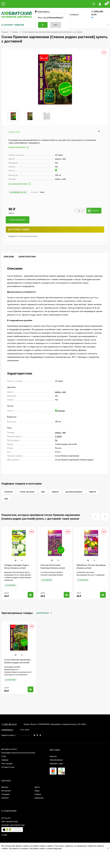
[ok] (37, 735)
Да (56, 440)
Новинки (4, 760)
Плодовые (5, 794)
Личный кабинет (56, 760)
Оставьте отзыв (7, 767)
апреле (55, 491)
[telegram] (40, 735)
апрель (58, 392)
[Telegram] (92, 17)
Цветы (37, 787)
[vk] (34, 735)
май (64, 392)
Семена (15, 32)
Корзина (53, 756)
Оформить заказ (56, 764)
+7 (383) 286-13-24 (9, 724)
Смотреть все (42, 613)
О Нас (3, 756)
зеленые (8, 491)
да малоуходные (74, 491)
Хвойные (5, 798)
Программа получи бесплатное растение (18, 753)
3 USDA (58, 436)
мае (43, 491)
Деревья (4, 787)
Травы (37, 791)
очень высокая (27, 491)
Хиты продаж (6, 764)
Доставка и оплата (9, 749)
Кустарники (6, 791)
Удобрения (39, 798)
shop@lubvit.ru (7, 730)
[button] (12, 830)
